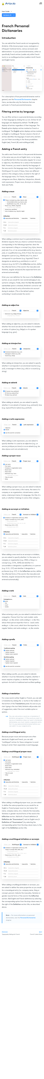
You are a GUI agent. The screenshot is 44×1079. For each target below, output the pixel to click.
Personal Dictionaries (28, 918)
